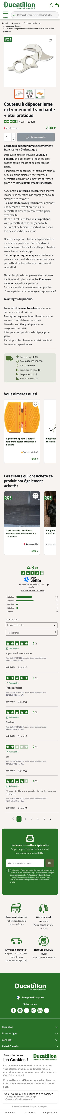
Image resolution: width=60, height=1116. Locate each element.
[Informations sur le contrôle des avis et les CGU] (47, 584)
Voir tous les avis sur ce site (32, 590)
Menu (5, 17)
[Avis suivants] (50, 819)
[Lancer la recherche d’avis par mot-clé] (55, 633)
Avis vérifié (13, 648)
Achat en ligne (9, 1033)
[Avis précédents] (13, 819)
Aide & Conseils (10, 1046)
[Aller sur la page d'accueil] (19, 5)
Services (6, 1040)
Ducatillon (7, 1027)
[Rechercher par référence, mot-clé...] (14, 14)
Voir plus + (11, 887)
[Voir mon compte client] (51, 5)
